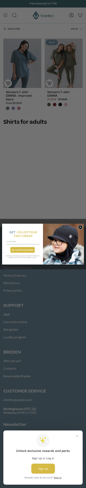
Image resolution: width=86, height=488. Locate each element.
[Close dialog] (80, 227)
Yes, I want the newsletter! (22, 250)
